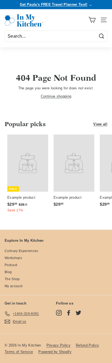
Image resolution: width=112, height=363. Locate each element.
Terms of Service (19, 352)
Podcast (11, 265)
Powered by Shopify (54, 352)
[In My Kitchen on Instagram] (59, 313)
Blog (8, 272)
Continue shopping (56, 96)
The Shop (12, 279)
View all (100, 124)
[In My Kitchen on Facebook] (68, 313)
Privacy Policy (58, 345)
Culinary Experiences (21, 251)
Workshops (13, 258)
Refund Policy (87, 345)
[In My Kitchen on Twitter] (78, 313)
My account (13, 286)
